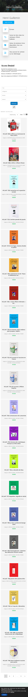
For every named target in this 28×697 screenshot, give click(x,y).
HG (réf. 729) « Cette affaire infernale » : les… (14, 302)
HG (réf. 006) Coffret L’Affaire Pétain (14, 163)
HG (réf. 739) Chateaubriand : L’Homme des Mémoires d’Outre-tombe (13, 551)
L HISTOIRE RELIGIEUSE (19, 446)
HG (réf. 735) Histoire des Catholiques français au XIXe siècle (14, 442)
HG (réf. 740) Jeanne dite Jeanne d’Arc (14, 578)
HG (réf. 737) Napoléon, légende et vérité (14, 496)
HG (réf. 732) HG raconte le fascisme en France (14, 358)
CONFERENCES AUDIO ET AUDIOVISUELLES (14, 137)
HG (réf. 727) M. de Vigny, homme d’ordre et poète (14, 246)
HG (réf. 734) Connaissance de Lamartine (14, 415)
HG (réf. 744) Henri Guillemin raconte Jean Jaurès (14, 661)
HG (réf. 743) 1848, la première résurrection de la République (14, 633)
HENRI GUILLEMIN (9, 194)
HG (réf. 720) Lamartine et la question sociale (14, 191)
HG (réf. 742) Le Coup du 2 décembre (14, 606)
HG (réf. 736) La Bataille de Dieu (13, 470)
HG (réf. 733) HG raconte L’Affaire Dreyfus (14, 387)
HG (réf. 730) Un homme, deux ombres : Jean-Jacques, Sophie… (14, 330)
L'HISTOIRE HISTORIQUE (16, 166)
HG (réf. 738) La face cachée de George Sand (13, 523)
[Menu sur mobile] (24, 2)
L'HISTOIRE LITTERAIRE (19, 250)
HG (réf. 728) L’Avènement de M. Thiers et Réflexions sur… (13, 274)
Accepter (4, 694)
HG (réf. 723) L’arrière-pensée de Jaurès (14, 219)
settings (12, 692)
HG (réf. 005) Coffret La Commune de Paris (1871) (14, 134)
